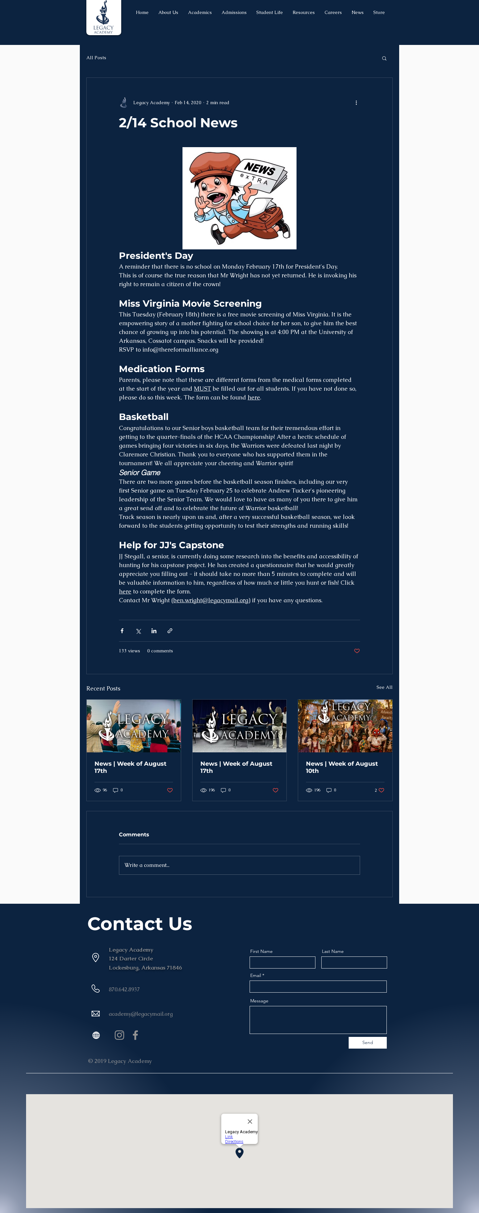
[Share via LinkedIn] (154, 631)
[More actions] (356, 102)
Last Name (333, 951)
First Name (261, 951)
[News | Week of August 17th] (134, 726)
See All (385, 687)
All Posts (96, 58)
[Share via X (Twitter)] (138, 631)
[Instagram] (119, 1035)
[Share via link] (170, 631)
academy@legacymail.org (141, 1014)
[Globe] (96, 1035)
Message (259, 1000)
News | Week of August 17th (130, 767)
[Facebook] (135, 1035)
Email (255, 975)
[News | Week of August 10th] (345, 726)
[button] (384, 58)
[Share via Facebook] (122, 631)
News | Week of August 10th (342, 767)
